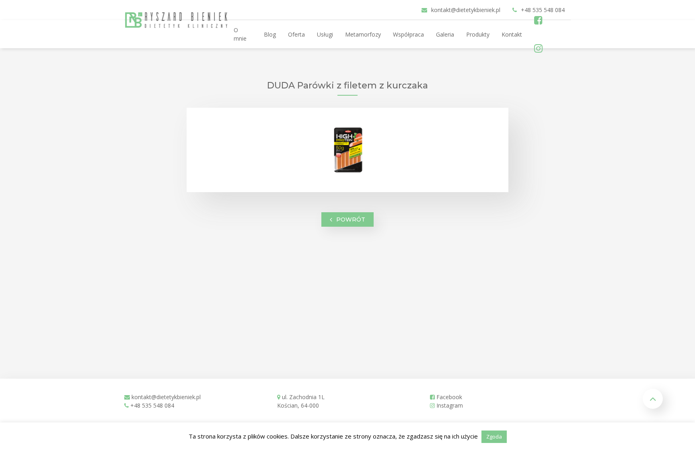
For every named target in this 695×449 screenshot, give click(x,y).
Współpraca (408, 34)
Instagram (449, 405)
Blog (270, 34)
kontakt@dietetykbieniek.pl (166, 397)
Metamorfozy (363, 34)
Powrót (350, 219)
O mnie (240, 34)
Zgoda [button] (494, 436)
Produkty (477, 34)
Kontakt (512, 34)
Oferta (296, 34)
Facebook (448, 397)
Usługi (325, 34)
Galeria (445, 34)
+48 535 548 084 (152, 405)
